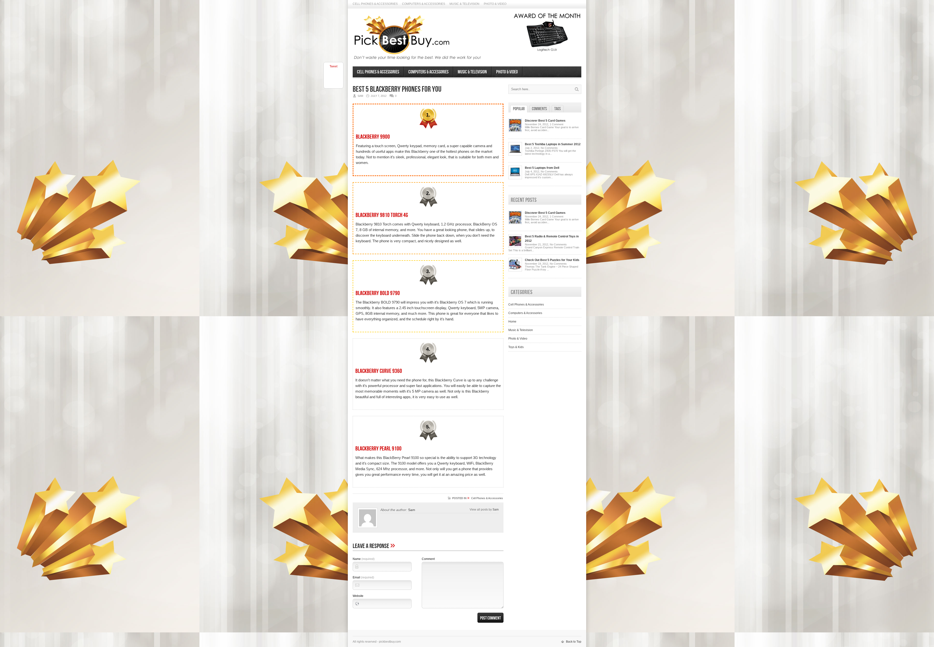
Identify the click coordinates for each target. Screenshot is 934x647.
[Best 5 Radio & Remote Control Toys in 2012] (515, 247)
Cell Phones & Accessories (375, 4)
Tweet (333, 66)
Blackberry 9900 (373, 136)
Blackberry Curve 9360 (378, 371)
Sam (411, 510)
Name (364, 559)
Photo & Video (495, 4)
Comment (428, 559)
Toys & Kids (516, 347)
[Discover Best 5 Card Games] (515, 131)
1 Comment (556, 124)
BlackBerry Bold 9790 (378, 293)
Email (363, 577)
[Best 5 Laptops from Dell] (515, 178)
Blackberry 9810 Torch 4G (382, 215)
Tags (557, 108)
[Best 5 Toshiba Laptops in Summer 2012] (515, 154)
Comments (539, 108)
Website (358, 596)
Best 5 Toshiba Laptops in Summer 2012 (553, 144)
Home (512, 321)
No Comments (549, 147)
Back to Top (573, 641)
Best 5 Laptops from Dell (542, 168)
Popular (519, 108)
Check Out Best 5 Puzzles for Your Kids (552, 260)
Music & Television (464, 4)
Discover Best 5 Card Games (545, 120)
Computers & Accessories (423, 4)
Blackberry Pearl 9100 (378, 448)
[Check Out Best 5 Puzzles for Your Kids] (515, 270)
